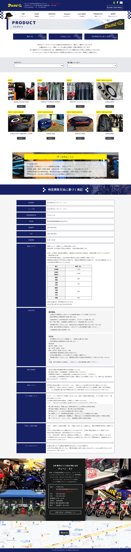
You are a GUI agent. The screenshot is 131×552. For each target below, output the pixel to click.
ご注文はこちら (65, 36)
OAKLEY (10, 80)
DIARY (113, 15)
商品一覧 (30, 36)
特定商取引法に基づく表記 (101, 36)
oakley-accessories (107, 80)
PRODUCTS (98, 15)
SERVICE (52, 15)
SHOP (37, 15)
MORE (21, 106)
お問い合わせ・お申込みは (65, 512)
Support (67, 15)
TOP (23, 15)
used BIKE (82, 15)
